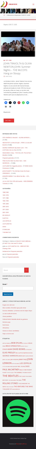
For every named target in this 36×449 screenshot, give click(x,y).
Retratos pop (6, 322)
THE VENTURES (19, 386)
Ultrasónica (6, 328)
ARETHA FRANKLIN (7, 343)
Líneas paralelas (7, 316)
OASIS (4, 226)
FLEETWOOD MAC (28, 353)
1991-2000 (6, 203)
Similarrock (6, 251)
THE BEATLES (7, 232)
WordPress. (24, 444)
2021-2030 (6, 212)
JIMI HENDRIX (14, 359)
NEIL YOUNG (21, 366)
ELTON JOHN (28, 349)
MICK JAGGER (13, 366)
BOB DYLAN (16, 343)
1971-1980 (8, 60)
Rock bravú (6, 325)
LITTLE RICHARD (6, 366)
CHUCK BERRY (7, 349)
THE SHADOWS (22, 383)
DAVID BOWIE (19, 349)
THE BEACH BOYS (27, 372)
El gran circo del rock (8, 305)
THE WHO (29, 386)
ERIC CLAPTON (19, 353)
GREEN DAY (21, 356)
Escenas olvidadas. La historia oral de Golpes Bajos (17, 310)
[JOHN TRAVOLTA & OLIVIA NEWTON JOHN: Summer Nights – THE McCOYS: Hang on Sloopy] (18, 44)
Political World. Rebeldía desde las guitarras (15, 319)
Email (5, 284)
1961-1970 (6, 195)
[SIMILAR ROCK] (4, 4)
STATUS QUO (10, 372)
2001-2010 (6, 206)
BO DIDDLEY (6, 215)
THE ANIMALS (18, 372)
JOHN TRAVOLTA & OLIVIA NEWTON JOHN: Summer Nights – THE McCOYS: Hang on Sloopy (18, 68)
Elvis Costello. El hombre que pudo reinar (14, 308)
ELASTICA (5, 218)
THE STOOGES (10, 386)
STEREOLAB (6, 229)
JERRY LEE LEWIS (6, 359)
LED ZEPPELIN (7, 221)
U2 (11, 389)
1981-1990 (6, 201)
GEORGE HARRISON (10, 356)
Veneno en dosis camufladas (11, 331)
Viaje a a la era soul (8, 333)
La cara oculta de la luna (10, 313)
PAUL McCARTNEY (11, 369)
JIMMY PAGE (23, 359)
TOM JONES (6, 389)
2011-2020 (6, 209)
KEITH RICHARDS (15, 363)
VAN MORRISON (16, 389)
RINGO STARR (23, 370)
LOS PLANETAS (7, 224)
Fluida (17, 444)
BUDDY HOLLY (24, 346)
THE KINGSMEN (12, 380)
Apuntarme (8, 294)
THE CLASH (22, 376)
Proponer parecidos (16, 251)
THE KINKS (19, 380)
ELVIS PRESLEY (9, 352)
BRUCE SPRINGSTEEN (13, 346)
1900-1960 (6, 192)
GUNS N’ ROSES (29, 356)
